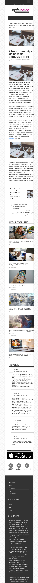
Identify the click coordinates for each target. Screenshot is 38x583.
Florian (19, 59)
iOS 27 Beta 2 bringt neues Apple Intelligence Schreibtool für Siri (18, 264)
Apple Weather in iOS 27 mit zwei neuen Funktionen (20, 286)
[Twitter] (21, 4)
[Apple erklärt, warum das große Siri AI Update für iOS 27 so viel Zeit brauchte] (21, 299)
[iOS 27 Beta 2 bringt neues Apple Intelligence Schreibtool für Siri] (21, 254)
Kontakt (11, 485)
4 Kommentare (27, 60)
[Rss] (14, 4)
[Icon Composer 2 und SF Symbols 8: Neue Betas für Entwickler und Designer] (21, 345)
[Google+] (17, 4)
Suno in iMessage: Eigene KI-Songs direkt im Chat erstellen (21, 242)
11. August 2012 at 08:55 (20, 422)
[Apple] (23, 4)
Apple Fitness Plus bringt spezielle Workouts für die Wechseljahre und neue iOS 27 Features (21, 332)
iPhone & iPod (20, 23)
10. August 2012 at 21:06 (20, 371)
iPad (10, 507)
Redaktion (12, 488)
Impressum (12, 491)
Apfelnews (12, 482)
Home (13, 23)
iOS (14, 62)
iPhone (11, 510)
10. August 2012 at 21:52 (20, 395)
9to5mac (11, 138)
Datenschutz (12, 493)
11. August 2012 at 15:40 (20, 438)
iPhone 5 (17, 62)
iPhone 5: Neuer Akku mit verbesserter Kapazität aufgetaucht (20, 205)
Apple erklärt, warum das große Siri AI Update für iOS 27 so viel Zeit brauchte (20, 308)
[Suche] (28, 1)
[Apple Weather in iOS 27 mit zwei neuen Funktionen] (21, 277)
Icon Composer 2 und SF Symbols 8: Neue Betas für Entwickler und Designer (21, 355)
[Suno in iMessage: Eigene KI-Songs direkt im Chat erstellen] (21, 232)
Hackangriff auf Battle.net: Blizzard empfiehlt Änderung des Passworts (21, 213)
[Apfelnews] (20, 10)
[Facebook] (19, 4)
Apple (10, 504)
